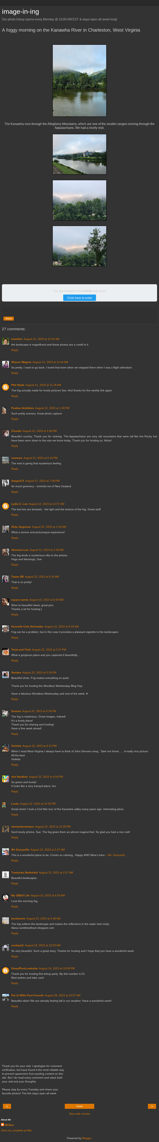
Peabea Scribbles (22, 408)
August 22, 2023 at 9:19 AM (62, 626)
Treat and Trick (21, 649)
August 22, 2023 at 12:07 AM (46, 503)
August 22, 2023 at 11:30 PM (53, 826)
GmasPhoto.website (24, 968)
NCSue (9, 1124)
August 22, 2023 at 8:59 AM (46, 599)
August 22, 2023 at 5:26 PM (39, 672)
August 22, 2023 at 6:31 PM (39, 745)
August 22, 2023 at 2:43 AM (46, 549)
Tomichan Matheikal (24, 872)
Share (8, 318)
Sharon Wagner (21, 362)
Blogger (87, 1138)
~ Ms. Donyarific (115, 855)
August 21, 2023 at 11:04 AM (50, 362)
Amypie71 (17, 480)
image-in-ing (20, 11)
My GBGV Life (20, 895)
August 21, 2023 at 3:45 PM (40, 430)
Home (79, 1106)
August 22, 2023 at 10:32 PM (38, 803)
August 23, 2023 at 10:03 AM (42, 945)
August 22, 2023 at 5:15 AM (42, 576)
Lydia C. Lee (19, 503)
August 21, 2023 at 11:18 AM (43, 384)
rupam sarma (19, 599)
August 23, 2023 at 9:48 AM (43, 918)
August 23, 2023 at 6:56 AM (48, 895)
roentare (16, 457)
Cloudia (16, 430)
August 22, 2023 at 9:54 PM (46, 776)
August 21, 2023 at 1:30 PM (52, 408)
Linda (15, 803)
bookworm (18, 918)
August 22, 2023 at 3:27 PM (49, 649)
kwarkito (16, 339)
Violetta (16, 745)
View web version (79, 1113)
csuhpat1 (17, 945)
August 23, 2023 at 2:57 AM (56, 872)
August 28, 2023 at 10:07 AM (62, 995)
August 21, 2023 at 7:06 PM (42, 480)
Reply (14, 350)
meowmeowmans (22, 826)
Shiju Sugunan (21, 526)
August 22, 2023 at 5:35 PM (39, 711)
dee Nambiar (19, 776)
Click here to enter (79, 297)
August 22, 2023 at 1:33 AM (49, 526)
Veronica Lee (19, 549)
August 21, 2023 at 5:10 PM (40, 457)
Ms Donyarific (20, 849)
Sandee (16, 672)
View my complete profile (16, 1130)
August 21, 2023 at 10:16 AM (41, 339)
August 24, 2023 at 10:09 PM (57, 968)
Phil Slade (17, 384)
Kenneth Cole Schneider (27, 626)
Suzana (16, 711)
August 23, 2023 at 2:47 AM (48, 849)
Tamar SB (17, 576)
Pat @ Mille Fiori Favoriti (27, 995)
